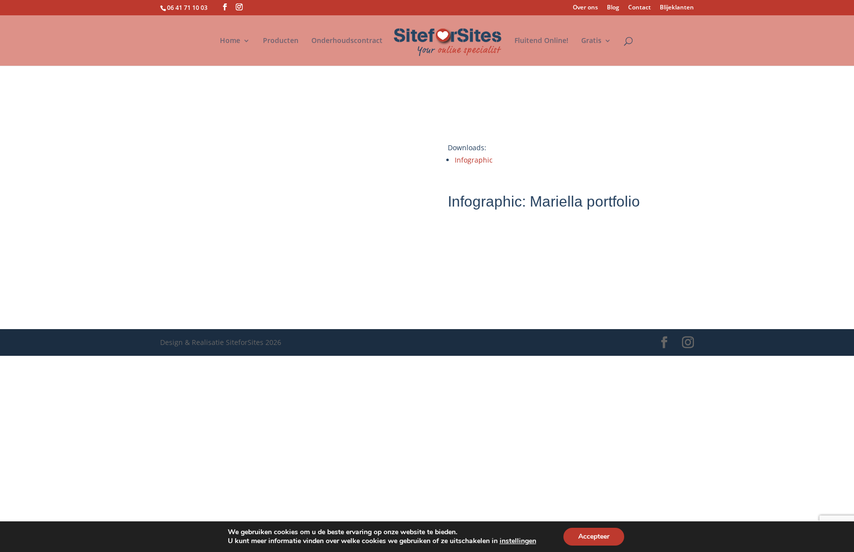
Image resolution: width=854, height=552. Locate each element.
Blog (613, 7)
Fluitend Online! (541, 41)
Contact (639, 7)
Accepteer (593, 536)
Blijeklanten (677, 7)
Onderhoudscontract (347, 41)
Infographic (474, 160)
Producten (281, 41)
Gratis (591, 41)
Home (230, 41)
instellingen (518, 541)
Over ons (585, 7)
